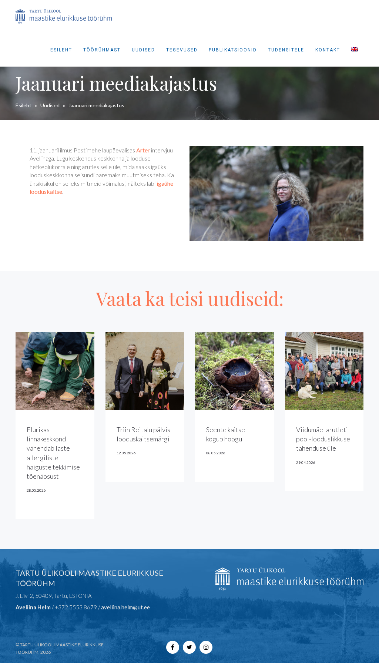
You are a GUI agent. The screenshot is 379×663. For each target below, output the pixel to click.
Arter (143, 150)
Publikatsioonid (233, 50)
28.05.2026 (36, 490)
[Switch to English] (355, 49)
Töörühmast (102, 50)
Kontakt (327, 50)
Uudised (143, 50)
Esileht (61, 50)
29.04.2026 (305, 462)
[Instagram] (205, 647)
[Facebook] (172, 647)
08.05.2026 (215, 453)
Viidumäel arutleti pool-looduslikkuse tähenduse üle (323, 438)
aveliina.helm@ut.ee (125, 607)
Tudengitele (286, 50)
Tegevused (182, 50)
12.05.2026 (126, 453)
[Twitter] (189, 647)
